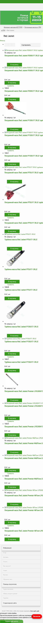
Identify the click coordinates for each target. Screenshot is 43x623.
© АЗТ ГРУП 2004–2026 (9, 611)
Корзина (5, 575)
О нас (4, 553)
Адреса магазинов (8, 589)
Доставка (5, 557)
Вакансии (36, 616)
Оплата (5, 561)
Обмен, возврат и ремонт (10, 593)
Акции (5, 570)
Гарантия (5, 598)
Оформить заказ (7, 579)
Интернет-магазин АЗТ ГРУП (13, 27)
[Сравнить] (6, 65)
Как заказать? (7, 566)
